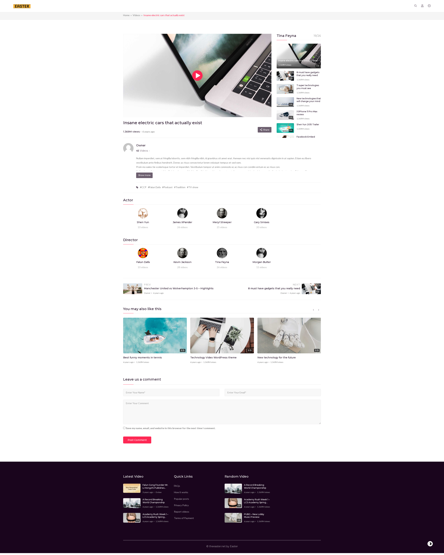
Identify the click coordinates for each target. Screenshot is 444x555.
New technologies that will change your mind (309, 100)
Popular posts (181, 498)
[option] (155, 342)
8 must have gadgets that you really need (308, 74)
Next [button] (318, 310)
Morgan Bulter (262, 262)
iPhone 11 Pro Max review (307, 113)
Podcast (168, 187)
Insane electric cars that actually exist (298, 60)
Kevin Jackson (182, 262)
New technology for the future (276, 357)
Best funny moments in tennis (142, 357)
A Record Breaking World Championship (154, 501)
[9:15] (299, 55)
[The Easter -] (22, 6)
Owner (141, 145)
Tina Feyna (222, 262)
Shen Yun (143, 222)
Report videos (181, 511)
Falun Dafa (155, 187)
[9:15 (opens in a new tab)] (285, 127)
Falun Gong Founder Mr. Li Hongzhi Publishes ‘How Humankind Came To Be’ (155, 487)
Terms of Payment (184, 518)
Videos (136, 15)
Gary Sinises (261, 222)
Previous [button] (313, 310)
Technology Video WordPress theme (213, 357)
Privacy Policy (181, 505)
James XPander (182, 222)
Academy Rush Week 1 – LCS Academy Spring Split (155, 516)
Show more (144, 175)
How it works (181, 492)
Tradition (180, 187)
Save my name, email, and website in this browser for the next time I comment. (170, 428)
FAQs (177, 485)
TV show (193, 187)
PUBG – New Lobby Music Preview (254, 515)
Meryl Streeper (222, 222)
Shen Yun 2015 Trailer (308, 124)
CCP (143, 187)
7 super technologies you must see (308, 87)
